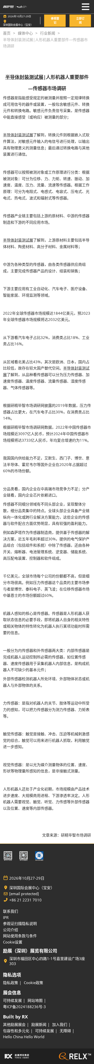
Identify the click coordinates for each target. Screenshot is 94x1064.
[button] (55, 21)
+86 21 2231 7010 (25, 900)
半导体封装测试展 (24, 77)
